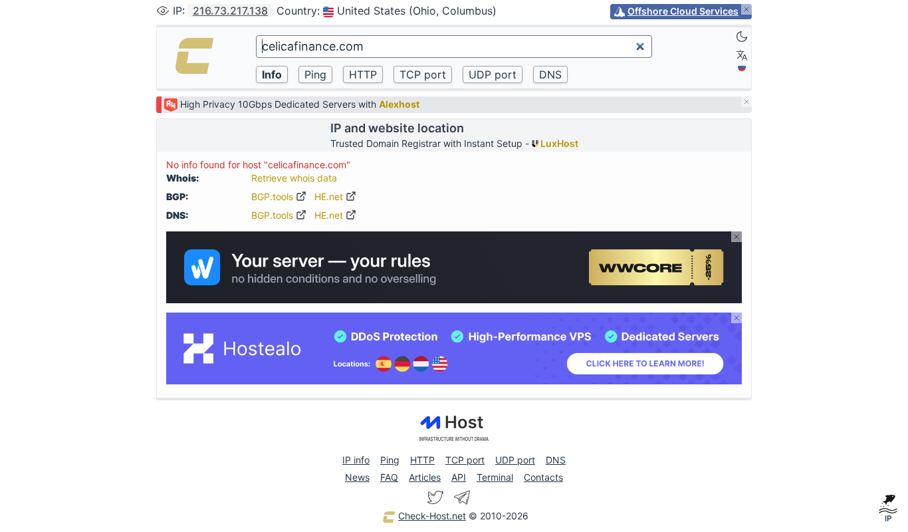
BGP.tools (273, 196)
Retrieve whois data (294, 178)
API (458, 477)
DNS (556, 460)
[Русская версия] (742, 67)
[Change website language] (741, 55)
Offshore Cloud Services (682, 11)
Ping (389, 460)
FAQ (389, 477)
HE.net (330, 196)
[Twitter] (435, 497)
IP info (356, 460)
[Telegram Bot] (462, 497)
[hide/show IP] (163, 10)
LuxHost (558, 143)
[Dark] (741, 36)
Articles (425, 477)
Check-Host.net (432, 515)
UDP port (515, 460)
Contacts (543, 477)
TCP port (465, 460)
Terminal (495, 477)
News (357, 477)
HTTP (422, 460)
